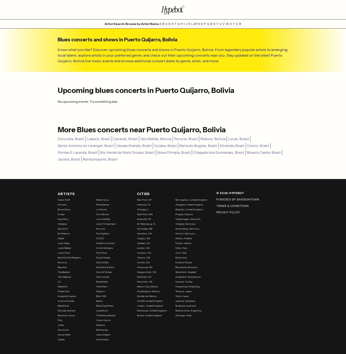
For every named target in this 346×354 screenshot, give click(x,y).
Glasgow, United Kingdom (189, 204)
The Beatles (64, 272)
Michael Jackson (66, 310)
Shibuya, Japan (183, 291)
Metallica (63, 286)
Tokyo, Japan (182, 296)
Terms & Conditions (232, 206)
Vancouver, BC (145, 267)
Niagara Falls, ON (146, 272)
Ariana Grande (66, 300)
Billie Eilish (63, 305)
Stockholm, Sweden (185, 272)
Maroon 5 (63, 228)
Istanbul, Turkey (184, 281)
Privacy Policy (228, 212)
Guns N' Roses (104, 272)
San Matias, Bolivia (155, 139)
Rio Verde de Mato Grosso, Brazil (127, 152)
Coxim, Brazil (258, 145)
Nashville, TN (144, 219)
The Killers (101, 286)
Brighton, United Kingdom (189, 209)
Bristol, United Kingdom (149, 315)
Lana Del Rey (103, 219)
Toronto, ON (143, 262)
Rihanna (62, 262)
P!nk (60, 320)
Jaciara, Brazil (69, 159)
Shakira (100, 291)
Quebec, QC (143, 243)
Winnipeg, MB (144, 228)
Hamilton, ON (144, 233)
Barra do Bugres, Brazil (198, 145)
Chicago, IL (143, 209)
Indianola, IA (143, 204)
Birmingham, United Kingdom (191, 199)
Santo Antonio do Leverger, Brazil (86, 145)
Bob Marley (102, 329)
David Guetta (103, 257)
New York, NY (144, 199)
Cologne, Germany (185, 223)
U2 (59, 281)
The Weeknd (64, 276)
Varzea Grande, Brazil (134, 145)
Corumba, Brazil (71, 139)
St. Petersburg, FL (146, 223)
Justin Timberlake (105, 223)
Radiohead (102, 281)
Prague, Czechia (184, 214)
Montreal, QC (144, 276)
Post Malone (102, 204)
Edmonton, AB (144, 281)
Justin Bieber (64, 247)
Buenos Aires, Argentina (188, 310)
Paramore (63, 329)
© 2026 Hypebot (230, 193)
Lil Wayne (101, 209)
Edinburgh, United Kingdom (152, 310)
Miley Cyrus (102, 199)
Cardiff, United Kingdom (150, 300)
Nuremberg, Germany (187, 228)
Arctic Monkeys (104, 247)
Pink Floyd (101, 252)
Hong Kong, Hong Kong (187, 286)
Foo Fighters (102, 233)
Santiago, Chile (183, 315)
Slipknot (100, 325)
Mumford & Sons (105, 267)
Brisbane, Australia (185, 305)
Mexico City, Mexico (147, 286)
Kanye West (64, 334)
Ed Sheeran (64, 233)
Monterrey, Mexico (147, 296)
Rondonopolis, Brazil (100, 159)
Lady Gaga (64, 243)
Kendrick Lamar (66, 315)
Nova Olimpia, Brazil (174, 152)
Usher (61, 325)
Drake (61, 214)
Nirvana (100, 228)
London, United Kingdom (150, 305)
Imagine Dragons (67, 296)
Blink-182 (101, 296)
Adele (61, 238)
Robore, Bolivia (212, 139)
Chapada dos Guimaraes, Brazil (218, 152)
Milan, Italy (181, 247)
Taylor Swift (64, 199)
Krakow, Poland (183, 262)
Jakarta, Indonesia (185, 300)
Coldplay (62, 223)
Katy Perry (63, 219)
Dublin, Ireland (183, 243)
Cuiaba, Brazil (165, 145)
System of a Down (105, 243)
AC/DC (100, 238)
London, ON (143, 247)
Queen (61, 339)
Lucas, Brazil (238, 139)
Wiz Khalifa (102, 339)
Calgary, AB (143, 238)
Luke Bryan (102, 310)
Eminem (62, 204)
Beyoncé (62, 267)
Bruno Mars (64, 209)
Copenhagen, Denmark (188, 219)
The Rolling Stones (106, 315)
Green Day (63, 291)
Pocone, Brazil (186, 139)
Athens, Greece (183, 238)
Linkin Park (64, 252)
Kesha (99, 300)
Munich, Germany (185, 233)
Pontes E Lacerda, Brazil (78, 152)
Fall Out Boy (102, 262)
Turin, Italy (181, 252)
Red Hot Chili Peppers (69, 257)
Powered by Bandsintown (237, 199)
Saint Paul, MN (145, 214)
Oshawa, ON (144, 252)
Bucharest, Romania (186, 267)
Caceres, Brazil (125, 139)
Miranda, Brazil (232, 145)
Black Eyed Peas (104, 305)
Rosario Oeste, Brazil (264, 152)
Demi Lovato (102, 276)
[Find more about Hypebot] (173, 9)
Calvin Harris (103, 320)
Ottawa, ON (143, 257)
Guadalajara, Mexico (148, 291)
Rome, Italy (181, 257)
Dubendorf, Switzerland (188, 276)
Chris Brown (102, 214)
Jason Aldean (103, 334)
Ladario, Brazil (99, 139)
